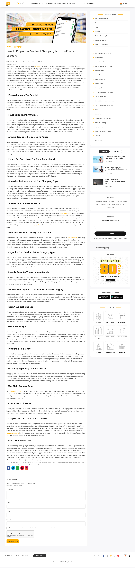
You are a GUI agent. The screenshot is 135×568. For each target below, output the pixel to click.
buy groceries (73, 238)
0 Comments (12, 64)
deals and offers (65, 213)
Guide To (98, 114)
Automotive (99, 127)
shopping (38, 66)
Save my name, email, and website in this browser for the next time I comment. (35, 528)
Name (9, 503)
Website (9, 520)
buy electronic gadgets (31, 225)
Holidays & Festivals (101, 19)
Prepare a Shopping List (14, 464)
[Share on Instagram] (26, 468)
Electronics (49, 4)
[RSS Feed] (125, 555)
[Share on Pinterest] (22, 468)
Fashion (97, 27)
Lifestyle (98, 49)
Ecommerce (99, 58)
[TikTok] (129, 556)
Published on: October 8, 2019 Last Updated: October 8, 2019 (25, 62)
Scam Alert (98, 140)
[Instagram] (115, 556)
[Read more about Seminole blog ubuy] (7, 4)
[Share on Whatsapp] (17, 468)
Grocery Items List (39, 464)
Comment (10, 489)
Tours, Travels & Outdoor (103, 66)
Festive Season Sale (15, 462)
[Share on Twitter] (13, 468)
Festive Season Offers (78, 462)
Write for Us (40, 556)
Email (9, 511)
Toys (96, 110)
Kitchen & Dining (100, 123)
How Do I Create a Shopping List (63, 462)
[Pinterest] (111, 556)
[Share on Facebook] (8, 468)
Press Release (99, 71)
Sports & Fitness (100, 40)
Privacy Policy (122, 238)
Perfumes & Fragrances (103, 131)
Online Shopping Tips (37, 4)
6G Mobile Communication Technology (111, 204)
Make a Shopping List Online (29, 462)
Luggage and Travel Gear (103, 118)
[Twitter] (107, 556)
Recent (116, 151)
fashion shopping (13, 433)
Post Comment (12, 541)
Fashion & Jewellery (101, 45)
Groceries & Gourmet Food (104, 92)
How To (97, 136)
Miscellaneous (100, 75)
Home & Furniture (101, 62)
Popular (104, 151)
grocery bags (16, 391)
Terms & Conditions (22, 556)
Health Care (99, 84)
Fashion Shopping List (28, 464)
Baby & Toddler (100, 79)
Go (85, 3)
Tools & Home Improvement (104, 101)
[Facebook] (104, 556)
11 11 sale (116, 201)
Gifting (97, 32)
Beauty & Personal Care (103, 53)
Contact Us (8, 556)
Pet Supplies (99, 88)
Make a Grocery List (50, 464)
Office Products (100, 97)
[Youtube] (118, 556)
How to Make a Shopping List (46, 462)
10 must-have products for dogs (104, 201)
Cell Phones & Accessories (62, 4)
